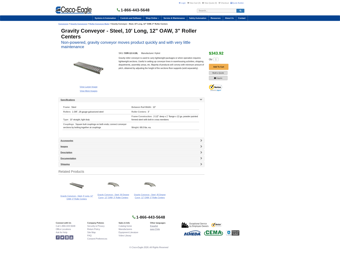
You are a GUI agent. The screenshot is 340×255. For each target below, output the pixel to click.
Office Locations (63, 229)
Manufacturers (125, 229)
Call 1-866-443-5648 (65, 226)
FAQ (89, 235)
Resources (216, 18)
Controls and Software (130, 18)
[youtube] (71, 237)
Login (183, 3)
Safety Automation (197, 18)
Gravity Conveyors (78, 24)
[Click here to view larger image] (88, 68)
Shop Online (152, 18)
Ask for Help (61, 232)
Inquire (219, 78)
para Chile (155, 229)
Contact (241, 18)
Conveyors (63, 24)
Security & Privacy (96, 226)
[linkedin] (67, 237)
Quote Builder (238, 3)
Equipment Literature (128, 232)
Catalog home (125, 226)
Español (154, 226)
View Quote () (210, 3)
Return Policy (93, 229)
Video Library (125, 235)
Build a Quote (218, 73)
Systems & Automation (105, 18)
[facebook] (58, 237)
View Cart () (195, 3)
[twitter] (62, 237)
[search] (240, 11)
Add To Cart (218, 67)
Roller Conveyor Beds (99, 24)
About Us (229, 18)
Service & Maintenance (174, 18)
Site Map (91, 232)
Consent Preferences (97, 239)
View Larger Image (88, 87)
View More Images (88, 91)
